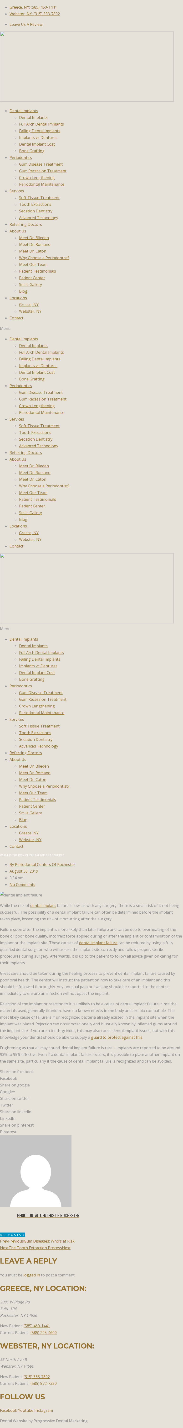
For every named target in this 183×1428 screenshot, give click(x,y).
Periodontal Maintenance (41, 184)
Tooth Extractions (35, 204)
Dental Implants (24, 110)
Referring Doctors (26, 224)
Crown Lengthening (37, 177)
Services (17, 191)
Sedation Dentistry (35, 211)
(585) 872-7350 (43, 1383)
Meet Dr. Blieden (34, 237)
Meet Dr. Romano (35, 244)
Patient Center (32, 277)
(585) (37, 1325)
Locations (18, 297)
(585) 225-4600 (43, 1332)
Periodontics (21, 157)
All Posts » (12, 1235)
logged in (31, 1275)
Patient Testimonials (37, 271)
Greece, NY (29, 304)
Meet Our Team (33, 264)
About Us (18, 231)
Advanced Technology (38, 217)
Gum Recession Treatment (42, 171)
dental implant (43, 905)
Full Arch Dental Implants (41, 124)
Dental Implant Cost (37, 144)
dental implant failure (98, 942)
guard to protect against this (116, 1037)
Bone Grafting (32, 150)
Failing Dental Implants (39, 130)
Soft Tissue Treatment (39, 197)
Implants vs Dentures (38, 137)
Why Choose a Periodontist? (44, 257)
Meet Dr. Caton (32, 251)
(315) (37, 1376)
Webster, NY (30, 311)
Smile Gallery (30, 284)
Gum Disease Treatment (41, 164)
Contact (16, 318)
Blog (23, 291)
